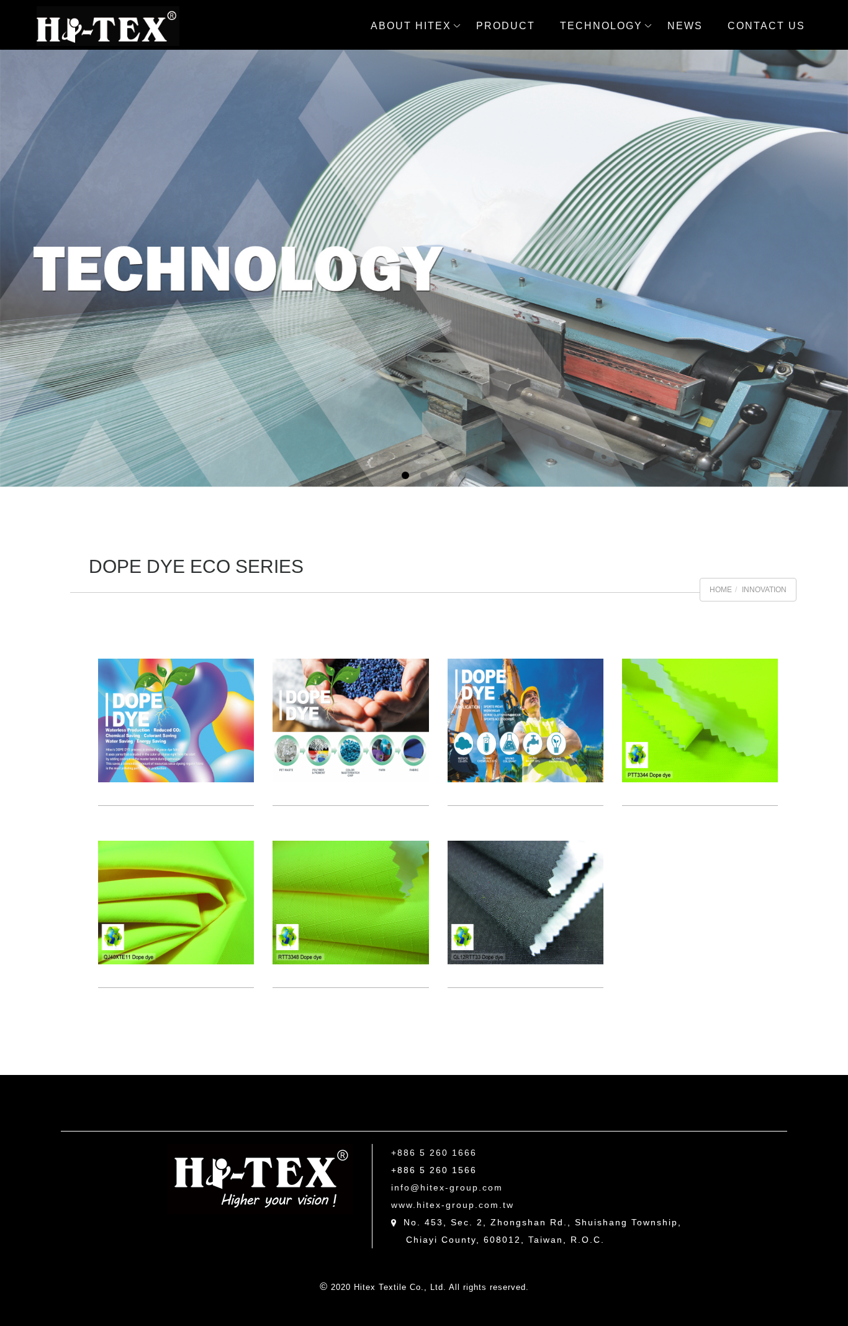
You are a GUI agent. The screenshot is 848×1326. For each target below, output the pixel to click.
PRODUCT (505, 26)
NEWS (685, 26)
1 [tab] (406, 475)
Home (721, 589)
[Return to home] (108, 26)
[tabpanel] (424, 268)
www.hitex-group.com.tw (452, 1205)
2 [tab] (424, 475)
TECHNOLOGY (601, 26)
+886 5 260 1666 (434, 1153)
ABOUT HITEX (411, 26)
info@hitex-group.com (447, 1187)
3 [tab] (443, 475)
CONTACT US (766, 26)
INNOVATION (764, 589)
